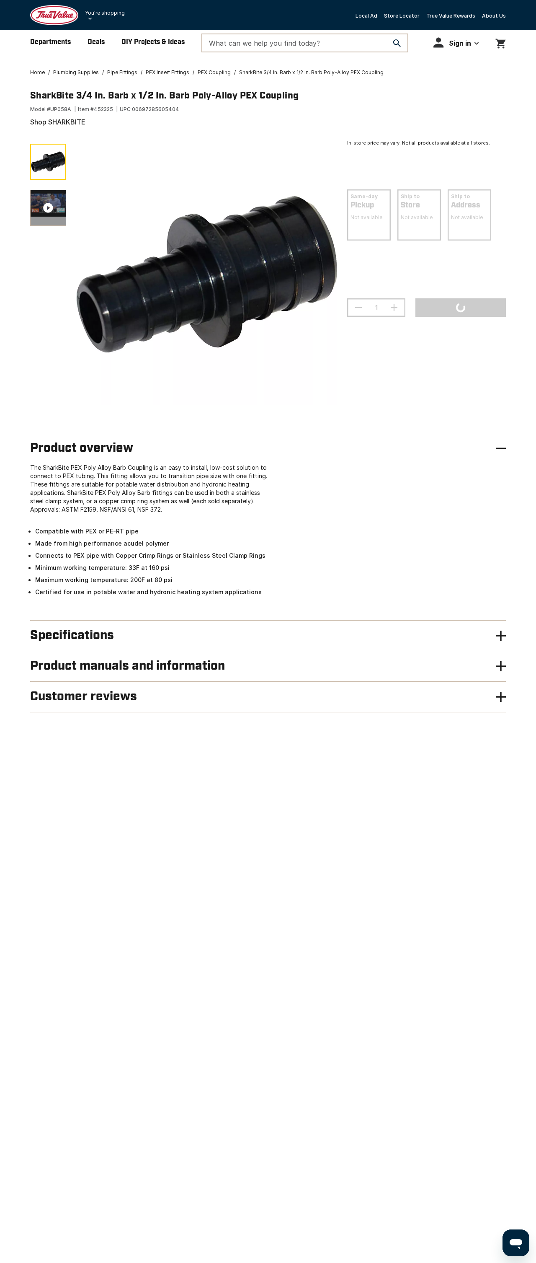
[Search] (397, 43)
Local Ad (366, 16)
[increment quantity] (394, 307)
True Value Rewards (450, 16)
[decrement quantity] (358, 307)
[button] (456, 42)
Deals (96, 42)
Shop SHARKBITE (57, 122)
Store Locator (402, 16)
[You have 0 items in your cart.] (500, 42)
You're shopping (105, 13)
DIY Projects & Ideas (153, 42)
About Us (494, 16)
